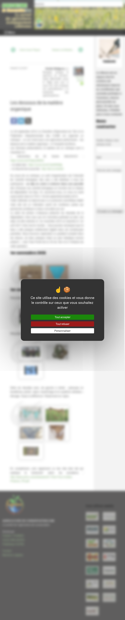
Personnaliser (62, 331)
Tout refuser (62, 324)
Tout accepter (62, 317)
